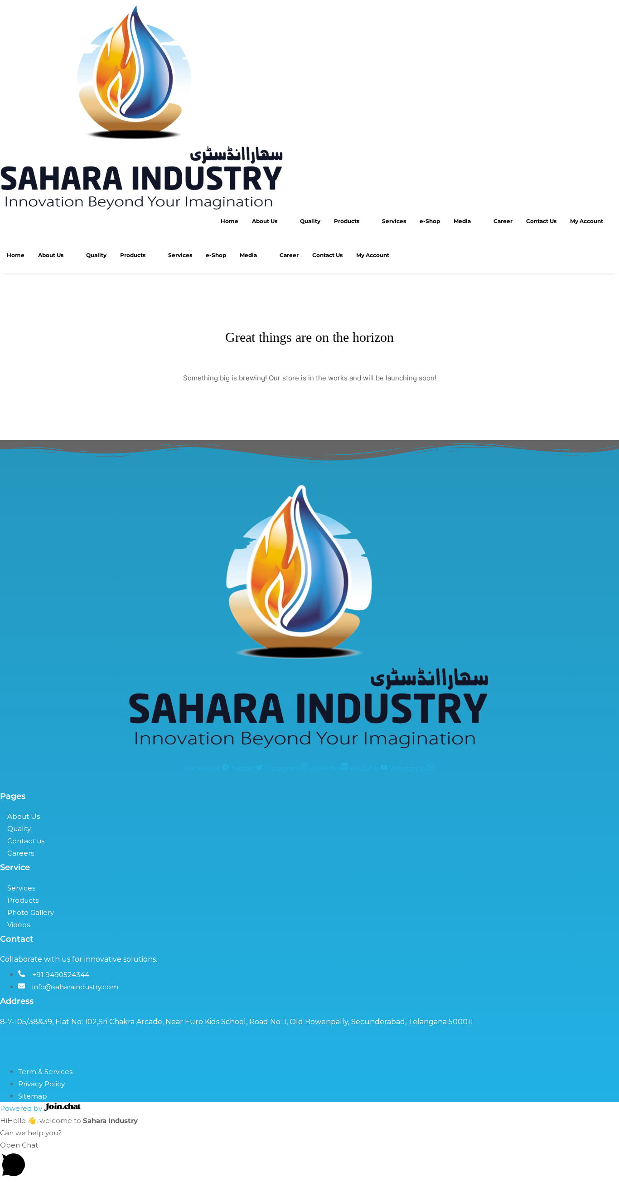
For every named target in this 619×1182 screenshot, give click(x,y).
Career (503, 221)
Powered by (22, 1108)
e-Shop (430, 221)
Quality (310, 221)
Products (346, 221)
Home (229, 221)
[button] (309, 1160)
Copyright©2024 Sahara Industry (60, 1052)
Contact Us (541, 221)
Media (462, 221)
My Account (586, 221)
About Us (264, 221)
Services (394, 221)
